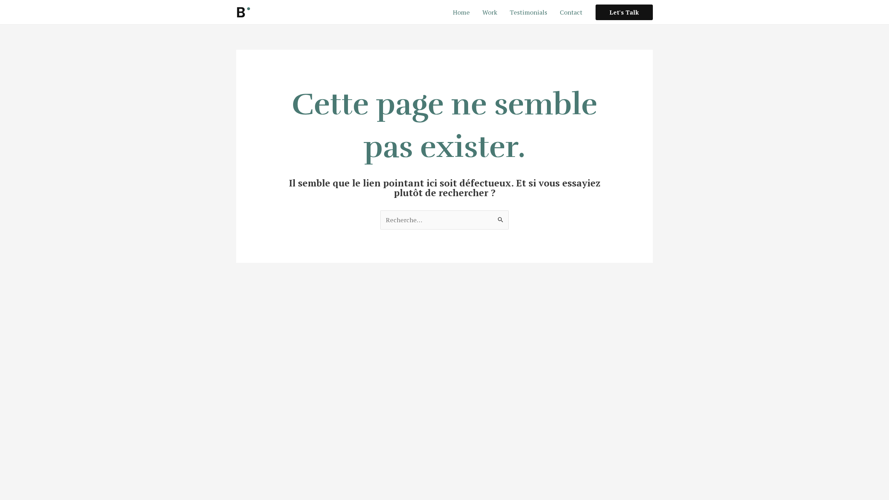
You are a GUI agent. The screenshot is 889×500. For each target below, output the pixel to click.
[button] (624, 12)
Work (489, 12)
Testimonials (528, 12)
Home (461, 12)
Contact (571, 12)
